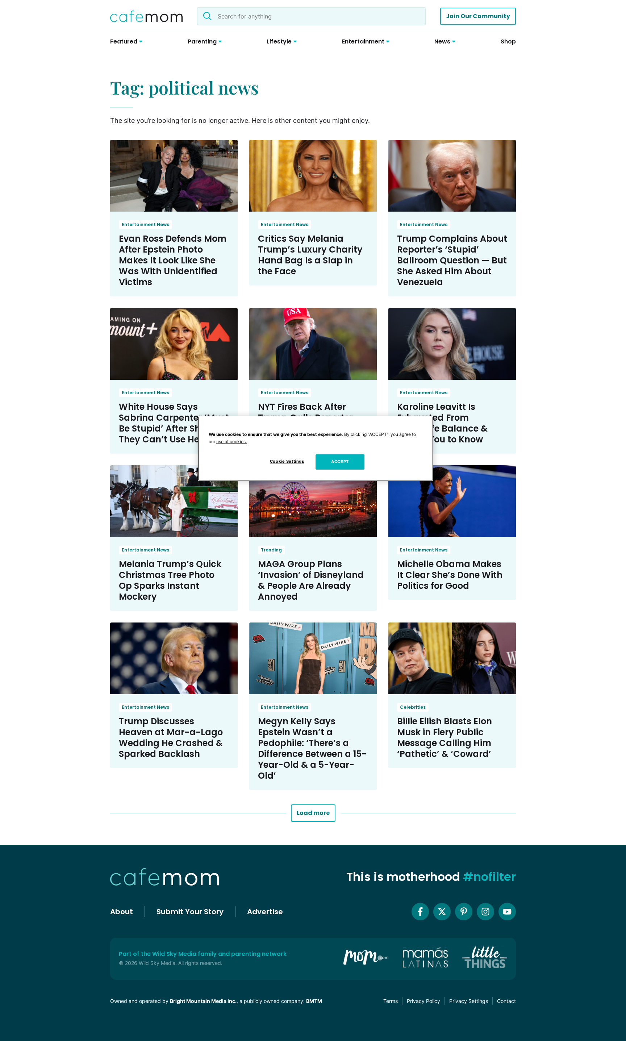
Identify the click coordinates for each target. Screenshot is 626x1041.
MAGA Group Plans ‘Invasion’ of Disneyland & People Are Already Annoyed (311, 580)
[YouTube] (507, 911)
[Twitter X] (442, 911)
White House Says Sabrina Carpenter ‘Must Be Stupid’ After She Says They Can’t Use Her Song (174, 423)
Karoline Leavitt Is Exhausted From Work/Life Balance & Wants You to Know (442, 423)
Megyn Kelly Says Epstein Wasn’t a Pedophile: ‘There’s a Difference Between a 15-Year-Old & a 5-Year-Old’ (312, 748)
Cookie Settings (287, 461)
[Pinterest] (463, 911)
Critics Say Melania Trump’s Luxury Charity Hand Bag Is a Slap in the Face (310, 255)
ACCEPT (340, 461)
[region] (315, 448)
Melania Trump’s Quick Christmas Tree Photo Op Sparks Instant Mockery (170, 580)
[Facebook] (420, 911)
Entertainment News (145, 224)
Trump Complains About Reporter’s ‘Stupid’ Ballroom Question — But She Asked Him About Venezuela (452, 260)
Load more (313, 813)
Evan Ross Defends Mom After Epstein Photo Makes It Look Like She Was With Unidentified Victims (172, 260)
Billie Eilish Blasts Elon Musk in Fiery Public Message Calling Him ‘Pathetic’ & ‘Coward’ (444, 737)
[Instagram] (485, 911)
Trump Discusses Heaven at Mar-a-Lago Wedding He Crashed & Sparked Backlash (171, 737)
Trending (271, 550)
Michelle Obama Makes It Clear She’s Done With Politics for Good (449, 575)
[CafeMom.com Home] (146, 16)
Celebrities (413, 707)
